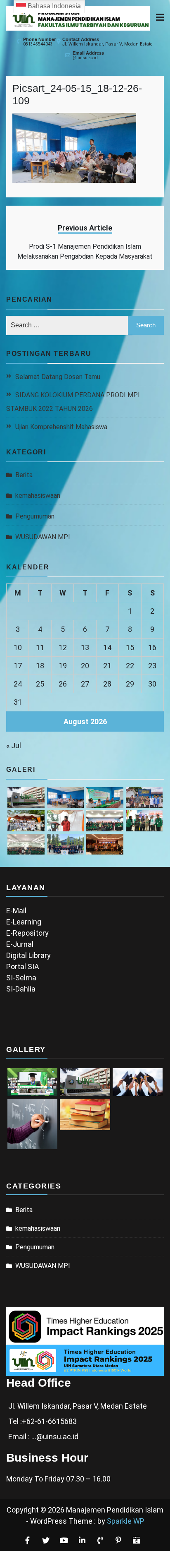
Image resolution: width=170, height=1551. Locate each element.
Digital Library (28, 955)
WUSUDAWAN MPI (42, 537)
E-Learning (23, 921)
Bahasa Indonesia (53, 6)
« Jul (13, 745)
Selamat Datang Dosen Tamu (57, 377)
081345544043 (38, 44)
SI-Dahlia (20, 988)
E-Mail (16, 910)
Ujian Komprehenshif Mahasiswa (61, 427)
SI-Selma (21, 977)
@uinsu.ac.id (85, 57)
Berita (24, 475)
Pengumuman (34, 516)
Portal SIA (22, 966)
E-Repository (27, 933)
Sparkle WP (125, 1521)
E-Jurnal (19, 944)
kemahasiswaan (37, 495)
